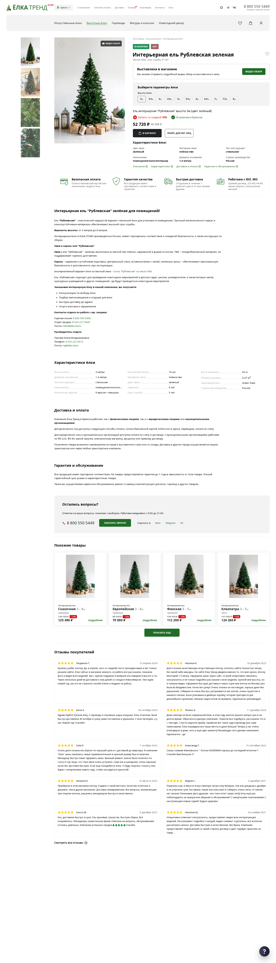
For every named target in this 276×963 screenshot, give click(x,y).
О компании (84, 7)
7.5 (225, 99)
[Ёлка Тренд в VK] (234, 7)
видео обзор (113, 43)
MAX (158, 522)
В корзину (149, 133)
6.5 (206, 99)
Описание (139, 166)
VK (181, 522)
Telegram (170, 522)
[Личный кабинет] (261, 23)
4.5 (169, 99)
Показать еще (162, 632)
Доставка (119, 7)
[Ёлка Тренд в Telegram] (228, 7)
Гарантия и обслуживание (219, 166)
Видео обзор (253, 71)
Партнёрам (145, 7)
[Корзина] (251, 23)
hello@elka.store (72, 325)
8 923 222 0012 (74, 341)
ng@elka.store (70, 345)
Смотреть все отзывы (68, 842)
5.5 (188, 99)
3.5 (151, 99)
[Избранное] (240, 23)
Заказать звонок (115, 522)
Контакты (160, 7)
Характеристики (160, 166)
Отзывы (132, 7)
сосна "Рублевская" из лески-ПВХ (132, 271)
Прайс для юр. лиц (179, 133)
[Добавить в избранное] (267, 54)
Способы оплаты (102, 7)
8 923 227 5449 (81, 322)
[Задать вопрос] (264, 951)
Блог (171, 7)
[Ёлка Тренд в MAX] (221, 7)
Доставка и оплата (187, 166)
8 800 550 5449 (82, 318)
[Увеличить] (61, 45)
